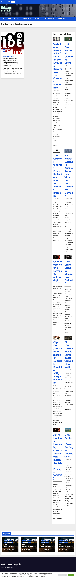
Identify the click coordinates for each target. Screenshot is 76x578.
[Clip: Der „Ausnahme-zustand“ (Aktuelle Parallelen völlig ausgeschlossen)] (56, 338)
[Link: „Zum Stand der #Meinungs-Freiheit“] (68, 257)
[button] (73, 18)
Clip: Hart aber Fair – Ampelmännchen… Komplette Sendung (10, 61)
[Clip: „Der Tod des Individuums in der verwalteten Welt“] (68, 338)
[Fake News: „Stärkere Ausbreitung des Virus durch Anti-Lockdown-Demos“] (68, 151)
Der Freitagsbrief (8, 540)
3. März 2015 (7, 65)
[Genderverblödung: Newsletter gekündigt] (56, 257)
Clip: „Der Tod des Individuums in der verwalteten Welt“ (68, 355)
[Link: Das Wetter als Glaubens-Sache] (68, 40)
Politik (16, 18)
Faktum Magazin (11, 564)
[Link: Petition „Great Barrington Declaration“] (68, 431)
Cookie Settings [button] (62, 575)
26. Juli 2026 (27, 549)
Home (9, 18)
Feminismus (11, 56)
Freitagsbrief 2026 (8, 542)
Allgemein (5, 56)
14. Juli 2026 (63, 549)
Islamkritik (27, 18)
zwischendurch (49, 18)
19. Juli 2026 (45, 549)
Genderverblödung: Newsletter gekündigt (57, 271)
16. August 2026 (9, 549)
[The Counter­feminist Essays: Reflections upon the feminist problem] (56, 151)
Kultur (37, 18)
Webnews (61, 18)
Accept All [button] (71, 575)
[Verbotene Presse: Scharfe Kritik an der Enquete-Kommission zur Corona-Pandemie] (56, 40)
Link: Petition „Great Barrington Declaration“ (68, 445)
